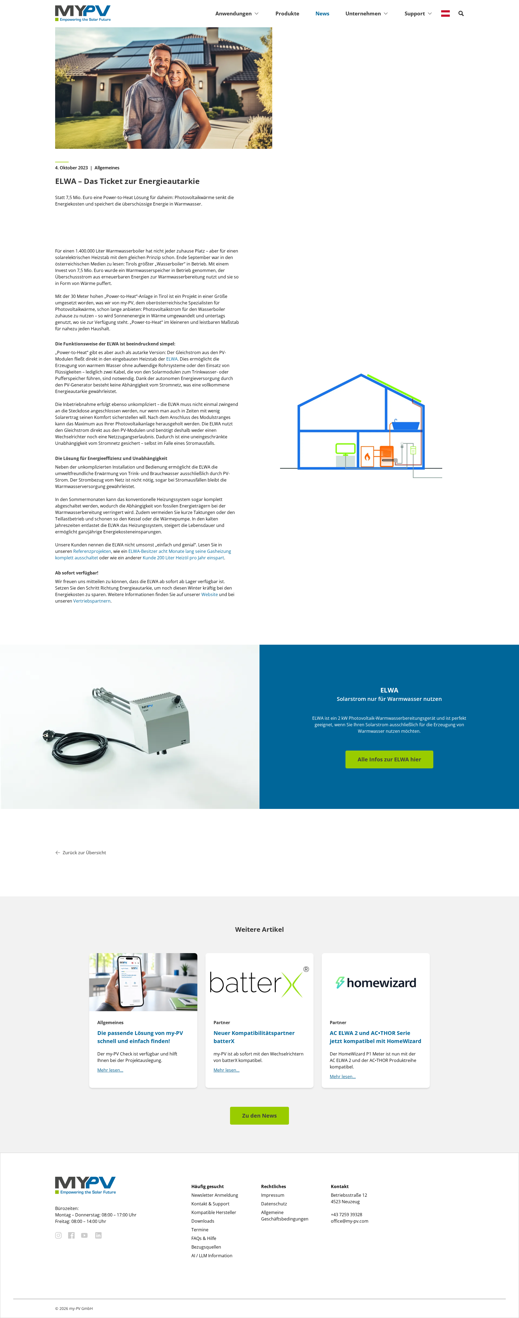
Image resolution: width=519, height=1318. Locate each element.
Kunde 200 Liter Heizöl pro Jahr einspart (183, 558)
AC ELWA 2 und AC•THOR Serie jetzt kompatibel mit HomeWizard (375, 1037)
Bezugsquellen (206, 1247)
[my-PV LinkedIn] (98, 1235)
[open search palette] (461, 13)
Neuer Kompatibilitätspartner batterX (254, 1037)
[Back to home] (83, 13)
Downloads (202, 1221)
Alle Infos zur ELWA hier (389, 759)
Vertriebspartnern (92, 601)
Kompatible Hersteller (213, 1212)
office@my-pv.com (349, 1221)
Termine (199, 1230)
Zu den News (259, 1115)
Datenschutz (274, 1204)
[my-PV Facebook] (71, 1235)
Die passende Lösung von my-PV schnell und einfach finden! (140, 1037)
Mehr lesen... (110, 1070)
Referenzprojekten (92, 551)
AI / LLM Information (211, 1256)
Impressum (272, 1195)
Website (209, 594)
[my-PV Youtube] (84, 1235)
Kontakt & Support (210, 1204)
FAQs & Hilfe (203, 1238)
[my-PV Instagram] (58, 1235)
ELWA (172, 359)
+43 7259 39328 (346, 1215)
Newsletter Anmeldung (214, 1195)
